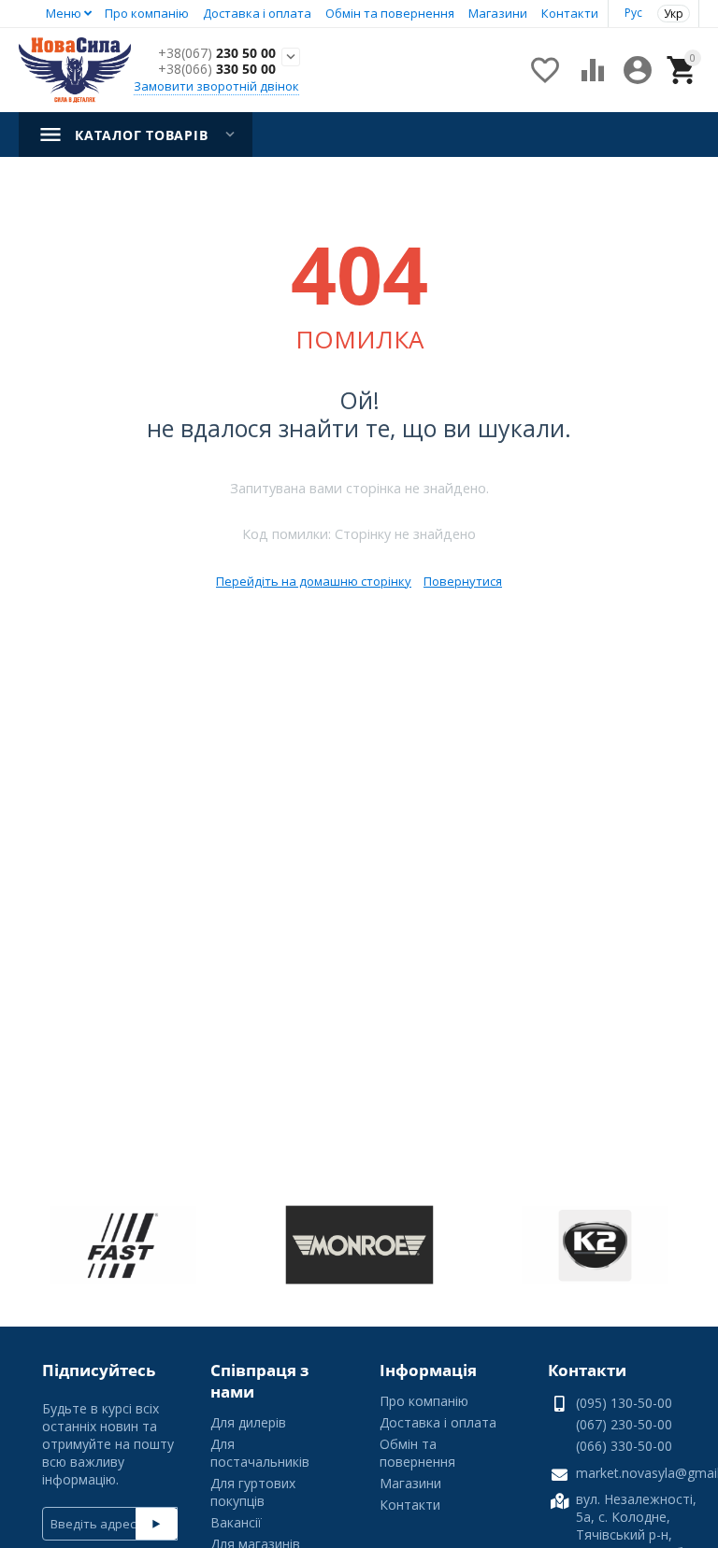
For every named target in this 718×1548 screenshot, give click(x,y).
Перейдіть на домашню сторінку (313, 581)
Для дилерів (248, 1422)
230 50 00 (217, 54)
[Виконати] (157, 1524)
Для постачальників (259, 1452)
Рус (633, 13)
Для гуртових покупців (252, 1492)
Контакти (569, 13)
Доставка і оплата (257, 13)
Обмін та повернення (389, 13)
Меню (63, 13)
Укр (673, 13)
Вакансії (236, 1522)
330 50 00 (217, 70)
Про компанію (147, 13)
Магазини (497, 13)
